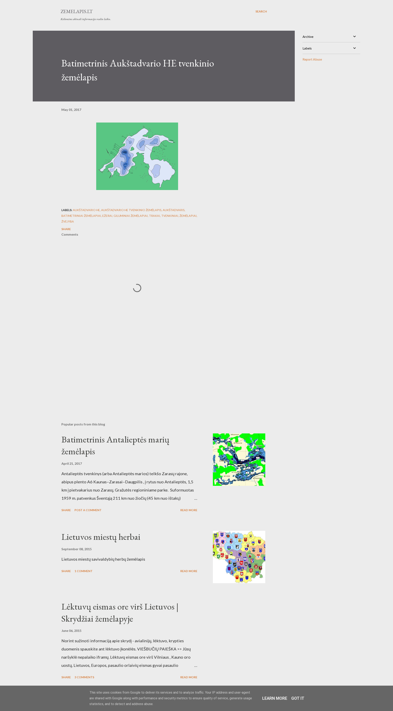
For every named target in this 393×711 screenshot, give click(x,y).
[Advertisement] (130, 371)
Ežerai (107, 215)
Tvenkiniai (169, 215)
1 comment (84, 571)
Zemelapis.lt (77, 11)
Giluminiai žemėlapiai (131, 215)
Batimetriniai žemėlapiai (81, 215)
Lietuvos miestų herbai (100, 536)
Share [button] (66, 229)
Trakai (154, 215)
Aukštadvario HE (86, 210)
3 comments (84, 677)
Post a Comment (88, 510)
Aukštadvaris (174, 210)
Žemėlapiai (188, 215)
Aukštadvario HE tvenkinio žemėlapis (131, 210)
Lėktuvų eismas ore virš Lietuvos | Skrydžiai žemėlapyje (119, 612)
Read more (188, 510)
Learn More (274, 698)
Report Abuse (312, 59)
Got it (297, 698)
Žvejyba (67, 221)
